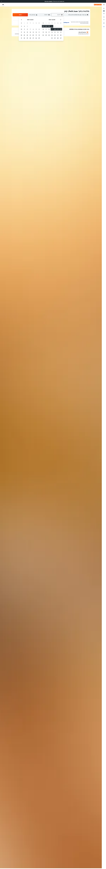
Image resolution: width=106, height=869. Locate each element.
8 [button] (27, 29)
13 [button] (60, 32)
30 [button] (52, 38)
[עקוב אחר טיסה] (104, 19)
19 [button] (43, 32)
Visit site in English (48, 1)
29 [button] (54, 38)
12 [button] (43, 29)
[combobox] (75, 15)
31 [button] (21, 38)
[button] (1, 1)
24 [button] (49, 35)
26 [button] (43, 35)
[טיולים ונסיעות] (104, 23)
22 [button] (54, 35)
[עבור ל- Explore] (104, 17)
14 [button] (57, 32)
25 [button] (46, 35)
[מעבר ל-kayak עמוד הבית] (98, 4)
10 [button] (49, 29)
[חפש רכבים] (104, 13)
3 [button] (21, 26)
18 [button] (46, 32)
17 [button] (21, 32)
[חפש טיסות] (104, 8)
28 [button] (57, 38)
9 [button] (24, 29)
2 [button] (24, 26)
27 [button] (60, 38)
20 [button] (60, 35)
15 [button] (54, 32)
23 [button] (52, 35)
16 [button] (24, 32)
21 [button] (57, 35)
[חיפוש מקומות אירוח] (104, 11)
